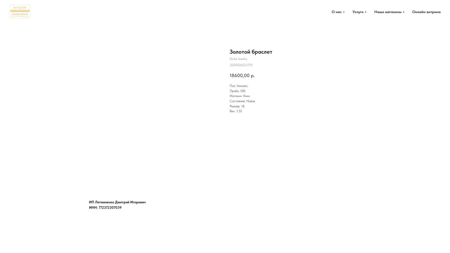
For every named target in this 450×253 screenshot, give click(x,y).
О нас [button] (337, 12)
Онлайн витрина (426, 12)
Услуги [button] (358, 12)
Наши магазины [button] (387, 12)
